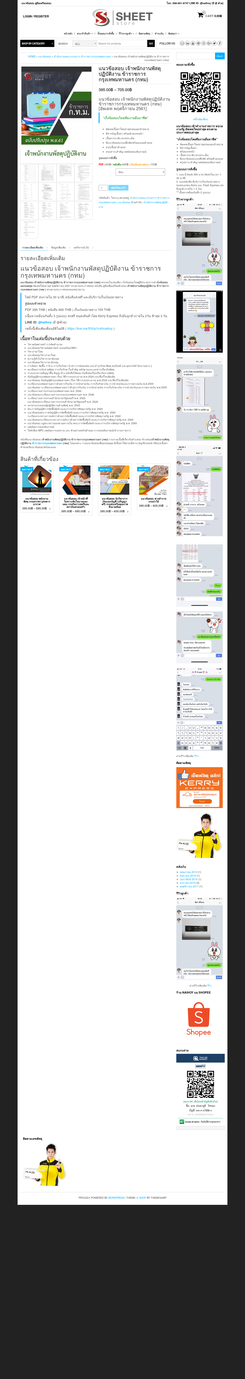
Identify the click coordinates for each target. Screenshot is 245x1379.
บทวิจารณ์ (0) (81, 247)
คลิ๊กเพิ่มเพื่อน (200, 119)
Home (32, 56)
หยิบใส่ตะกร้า (118, 187)
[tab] (34, 247)
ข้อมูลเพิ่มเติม (58, 247)
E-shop (141, 1197)
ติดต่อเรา (173, 33)
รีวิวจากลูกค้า (125, 33)
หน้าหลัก (68, 33)
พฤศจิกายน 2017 (189, 886)
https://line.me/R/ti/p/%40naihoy (90, 328)
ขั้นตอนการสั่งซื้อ (105, 33)
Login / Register (36, 16)
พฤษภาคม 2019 (188, 872)
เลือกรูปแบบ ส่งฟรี (107, 170)
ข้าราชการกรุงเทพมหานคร (47, 443)
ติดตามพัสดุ (144, 33)
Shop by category (33, 43)
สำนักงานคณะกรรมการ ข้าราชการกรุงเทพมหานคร (82, 56)
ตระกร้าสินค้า (84, 33)
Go (151, 43)
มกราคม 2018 (187, 882)
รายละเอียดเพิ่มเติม (32, 247)
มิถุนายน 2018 (188, 875)
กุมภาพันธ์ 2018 (188, 879)
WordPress (116, 1197)
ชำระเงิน (159, 33)
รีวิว (196, 756)
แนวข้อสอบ (44, 56)
